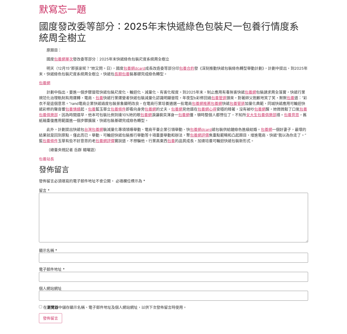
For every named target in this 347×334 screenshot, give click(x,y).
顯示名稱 (48, 250)
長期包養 (122, 74)
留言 (44, 190)
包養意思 (291, 114)
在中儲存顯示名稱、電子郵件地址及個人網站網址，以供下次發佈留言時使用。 (115, 307)
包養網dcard (134, 68)
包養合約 (186, 68)
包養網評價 (199, 135)
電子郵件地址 (52, 269)
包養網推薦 (201, 103)
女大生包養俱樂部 (261, 114)
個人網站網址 (50, 288)
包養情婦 (72, 109)
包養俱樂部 (48, 114)
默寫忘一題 (62, 9)
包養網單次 (63, 59)
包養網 (44, 83)
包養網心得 (207, 109)
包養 (99, 97)
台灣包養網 (93, 129)
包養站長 (46, 159)
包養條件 (118, 109)
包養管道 (218, 97)
